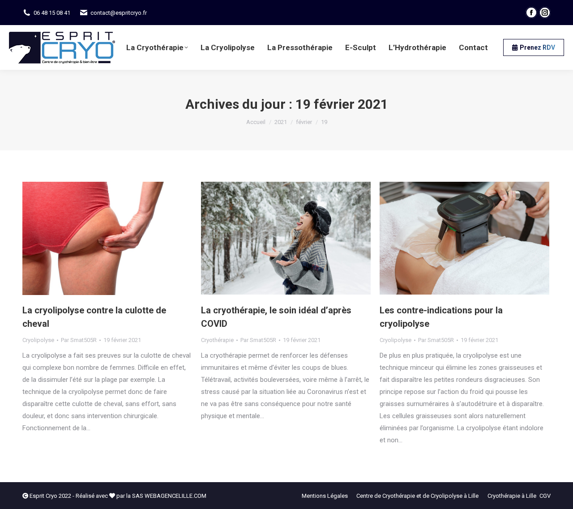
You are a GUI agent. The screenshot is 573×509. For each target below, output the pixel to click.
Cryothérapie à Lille (511, 495)
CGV (545, 495)
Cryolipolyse (38, 340)
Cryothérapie (217, 340)
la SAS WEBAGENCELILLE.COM (166, 495)
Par (79, 340)
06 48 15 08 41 (52, 12)
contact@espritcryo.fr (118, 12)
